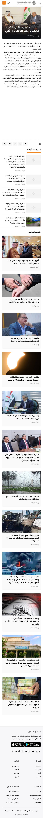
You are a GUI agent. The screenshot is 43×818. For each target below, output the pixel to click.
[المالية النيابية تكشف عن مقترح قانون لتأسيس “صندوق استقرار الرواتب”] (21, 688)
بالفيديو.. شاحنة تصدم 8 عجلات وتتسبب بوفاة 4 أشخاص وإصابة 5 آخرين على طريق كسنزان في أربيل (23, 580)
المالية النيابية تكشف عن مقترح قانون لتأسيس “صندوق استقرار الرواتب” (23, 705)
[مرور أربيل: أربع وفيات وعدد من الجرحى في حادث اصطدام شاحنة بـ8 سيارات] (21, 521)
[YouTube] (33, 752)
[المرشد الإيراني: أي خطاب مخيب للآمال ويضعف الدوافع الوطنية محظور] (33, 180)
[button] (39, 3)
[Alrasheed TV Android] (12, 752)
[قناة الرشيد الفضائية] (26, 3)
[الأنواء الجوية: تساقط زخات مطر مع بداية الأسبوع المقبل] (21, 482)
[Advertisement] (21, 114)
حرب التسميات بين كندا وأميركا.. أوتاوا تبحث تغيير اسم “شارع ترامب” (15, 220)
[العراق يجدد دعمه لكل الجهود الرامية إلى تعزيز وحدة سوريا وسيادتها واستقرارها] (33, 194)
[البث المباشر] (4, 3)
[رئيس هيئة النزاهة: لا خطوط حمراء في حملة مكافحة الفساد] (21, 402)
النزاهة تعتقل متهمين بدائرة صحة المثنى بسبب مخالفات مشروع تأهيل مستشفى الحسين (22, 663)
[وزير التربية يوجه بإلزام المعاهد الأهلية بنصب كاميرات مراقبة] (21, 324)
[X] (36, 752)
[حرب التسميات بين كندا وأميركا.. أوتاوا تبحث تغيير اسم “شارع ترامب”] (33, 222)
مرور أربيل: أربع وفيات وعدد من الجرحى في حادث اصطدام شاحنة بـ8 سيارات (22, 538)
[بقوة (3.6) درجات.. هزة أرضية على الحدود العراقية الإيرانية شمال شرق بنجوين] (21, 604)
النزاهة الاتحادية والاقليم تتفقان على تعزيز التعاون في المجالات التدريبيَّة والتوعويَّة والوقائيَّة (22, 458)
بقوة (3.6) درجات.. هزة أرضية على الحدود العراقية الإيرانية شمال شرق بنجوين (22, 621)
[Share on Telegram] (9, 144)
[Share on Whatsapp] (15, 144)
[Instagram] (29, 752)
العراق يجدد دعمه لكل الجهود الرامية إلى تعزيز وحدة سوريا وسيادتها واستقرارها (14, 192)
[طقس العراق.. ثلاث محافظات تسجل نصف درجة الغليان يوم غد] (21, 363)
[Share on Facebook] (25, 144)
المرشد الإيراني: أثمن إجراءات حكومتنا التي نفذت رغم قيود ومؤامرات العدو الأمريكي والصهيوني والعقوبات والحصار (14, 162)
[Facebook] (40, 752)
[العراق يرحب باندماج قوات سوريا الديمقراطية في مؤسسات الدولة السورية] (33, 208)
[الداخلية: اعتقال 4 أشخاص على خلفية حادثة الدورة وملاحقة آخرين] (21, 285)
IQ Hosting (24, 815)
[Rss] (22, 752)
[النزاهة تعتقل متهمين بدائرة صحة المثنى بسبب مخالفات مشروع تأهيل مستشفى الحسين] (21, 646)
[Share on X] (20, 144)
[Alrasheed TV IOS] (16, 752)
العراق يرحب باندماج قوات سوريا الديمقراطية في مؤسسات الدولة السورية (15, 206)
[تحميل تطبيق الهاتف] (26, 744)
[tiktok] (19, 752)
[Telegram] (26, 752)
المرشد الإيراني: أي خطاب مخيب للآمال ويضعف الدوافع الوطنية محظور (15, 178)
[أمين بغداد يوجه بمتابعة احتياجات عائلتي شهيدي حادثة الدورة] (21, 247)
